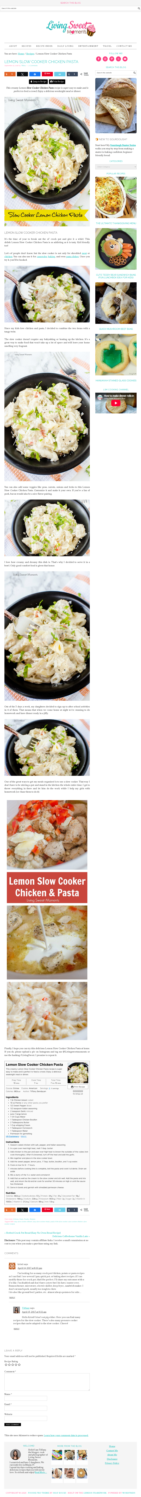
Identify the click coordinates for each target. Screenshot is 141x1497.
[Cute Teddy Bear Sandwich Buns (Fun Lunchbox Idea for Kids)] (116, 249)
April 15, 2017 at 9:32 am (34, 1312)
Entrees (15, 1219)
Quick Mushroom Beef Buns (116, 329)
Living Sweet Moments (70, 26)
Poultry (26, 1219)
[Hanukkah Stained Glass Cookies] (116, 355)
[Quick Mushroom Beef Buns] (116, 303)
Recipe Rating (11, 1361)
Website (8, 1414)
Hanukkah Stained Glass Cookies (116, 380)
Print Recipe (58, 81)
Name (8, 1394)
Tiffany (26, 1308)
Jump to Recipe (40, 81)
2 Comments (33, 66)
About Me (112, 1454)
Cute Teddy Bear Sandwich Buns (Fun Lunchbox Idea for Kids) (116, 276)
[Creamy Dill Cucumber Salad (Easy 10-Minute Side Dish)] (57, 1455)
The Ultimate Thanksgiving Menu (116, 223)
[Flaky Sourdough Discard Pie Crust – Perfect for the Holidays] (82, 1473)
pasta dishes (72, 256)
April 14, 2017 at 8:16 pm (30, 1268)
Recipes (32, 1219)
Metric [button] (24, 1136)
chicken (8, 256)
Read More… (41, 1472)
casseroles (42, 256)
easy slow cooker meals (41, 1222)
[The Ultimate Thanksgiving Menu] (116, 198)
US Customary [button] (12, 1136)
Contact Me (112, 1450)
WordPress (128, 1493)
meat (84, 253)
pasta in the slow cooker (58, 1222)
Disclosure (112, 1459)
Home (112, 1446)
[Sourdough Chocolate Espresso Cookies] (69, 1473)
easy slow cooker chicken (23, 1222)
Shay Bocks (59, 1493)
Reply (12, 1297)
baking (51, 256)
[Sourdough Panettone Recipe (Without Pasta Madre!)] (69, 1455)
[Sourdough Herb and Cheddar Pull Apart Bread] (82, 1455)
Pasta (21, 1219)
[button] (74, 1091)
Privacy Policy (112, 1463)
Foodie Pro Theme (38, 1493)
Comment (10, 1371)
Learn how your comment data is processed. (66, 1435)
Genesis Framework (95, 1493)
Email (8, 1404)
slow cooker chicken (75, 1222)
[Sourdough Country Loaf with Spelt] (57, 1473)
